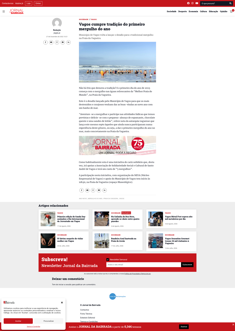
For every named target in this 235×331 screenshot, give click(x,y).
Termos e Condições (33, 326)
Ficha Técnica (86, 314)
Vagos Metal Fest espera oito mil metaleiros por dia (178, 217)
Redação (57, 30)
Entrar (38, 3)
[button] (62, 302)
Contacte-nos (7, 3)
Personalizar (49, 321)
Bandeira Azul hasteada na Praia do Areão (123, 239)
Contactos (84, 310)
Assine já (19, 3)
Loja (28, 3)
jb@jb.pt (57, 33)
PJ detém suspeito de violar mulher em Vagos (70, 239)
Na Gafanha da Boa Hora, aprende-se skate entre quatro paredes (125, 219)
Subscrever (187, 264)
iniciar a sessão (65, 284)
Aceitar (18, 321)
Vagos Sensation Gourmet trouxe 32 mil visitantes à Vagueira (177, 240)
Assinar (184, 326)
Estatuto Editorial (87, 318)
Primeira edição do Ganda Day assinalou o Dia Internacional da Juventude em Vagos (71, 219)
